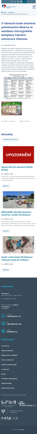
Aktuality (11, 12)
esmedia (21, 429)
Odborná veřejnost (7, 350)
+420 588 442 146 (13, 324)
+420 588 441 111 (13, 316)
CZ (24, 1)
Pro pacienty (5, 346)
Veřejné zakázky (6, 383)
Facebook (12, 1)
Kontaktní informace (7, 388)
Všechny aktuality (10, 139)
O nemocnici (5, 369)
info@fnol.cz (12, 332)
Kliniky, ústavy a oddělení (9, 355)
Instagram (18, 1)
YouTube (21, 1)
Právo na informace (7, 360)
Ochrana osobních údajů (9, 364)
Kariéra (3, 374)
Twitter (15, 1)
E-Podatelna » (5, 307)
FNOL (5, 12)
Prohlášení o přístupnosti (9, 378)
